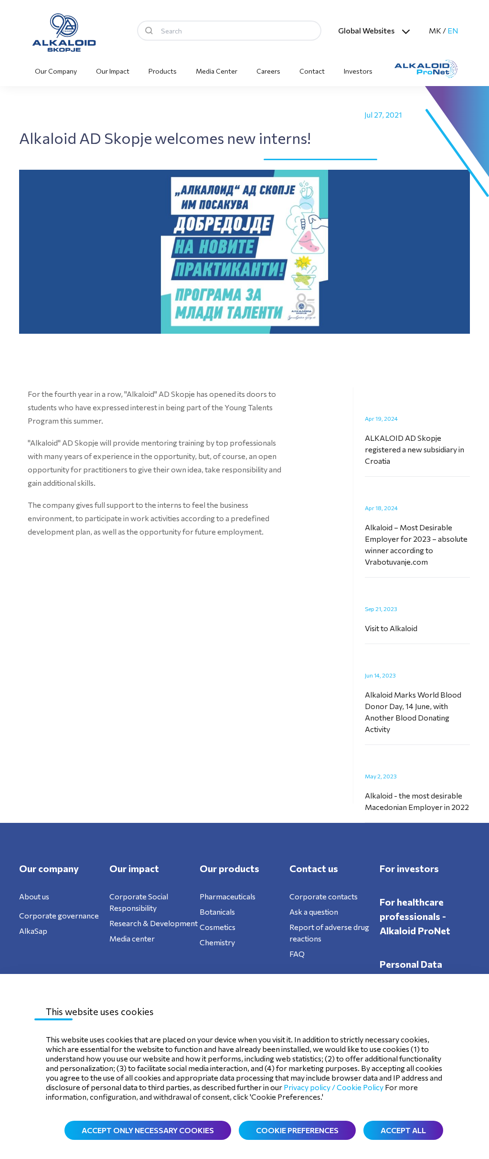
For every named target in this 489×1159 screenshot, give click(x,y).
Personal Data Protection (411, 971)
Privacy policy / (310, 1087)
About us (34, 896)
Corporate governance (59, 915)
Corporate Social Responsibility (138, 902)
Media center (132, 938)
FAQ (297, 953)
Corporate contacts (323, 896)
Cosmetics (217, 926)
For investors (409, 868)
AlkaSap (33, 930)
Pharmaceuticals (227, 896)
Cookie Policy (360, 1087)
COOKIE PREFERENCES (297, 1130)
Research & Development (153, 923)
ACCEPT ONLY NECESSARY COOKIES (148, 1130)
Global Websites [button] (366, 30)
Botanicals (217, 911)
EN (452, 30)
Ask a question (313, 911)
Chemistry (217, 942)
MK (435, 30)
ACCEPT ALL (403, 1130)
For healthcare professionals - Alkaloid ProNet (415, 916)
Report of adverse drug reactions (329, 932)
